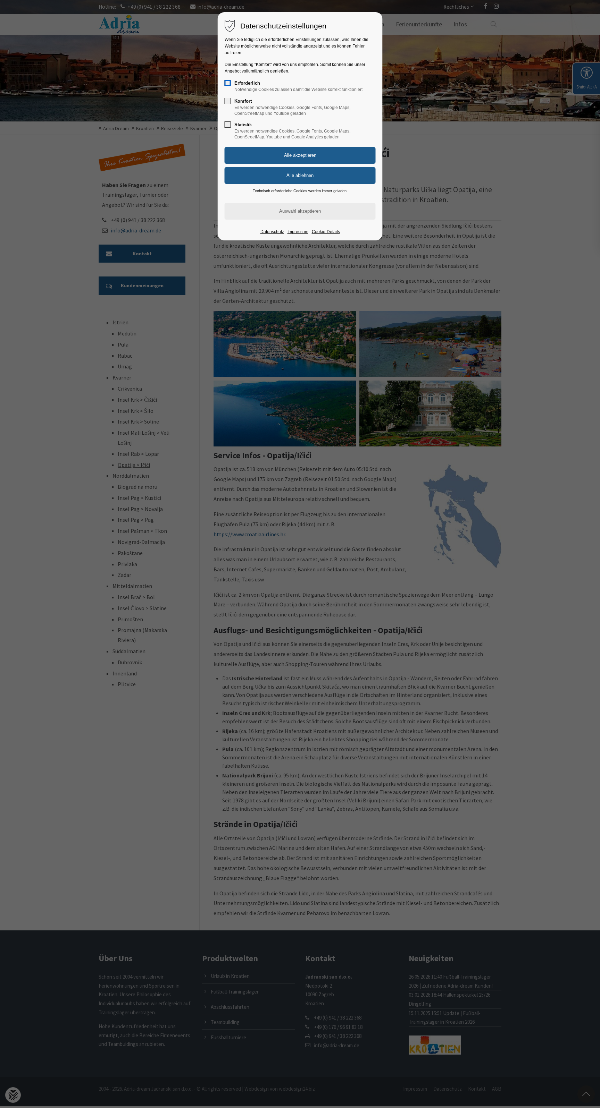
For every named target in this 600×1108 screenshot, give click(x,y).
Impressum (298, 231)
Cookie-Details (326, 231)
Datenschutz (272, 231)
